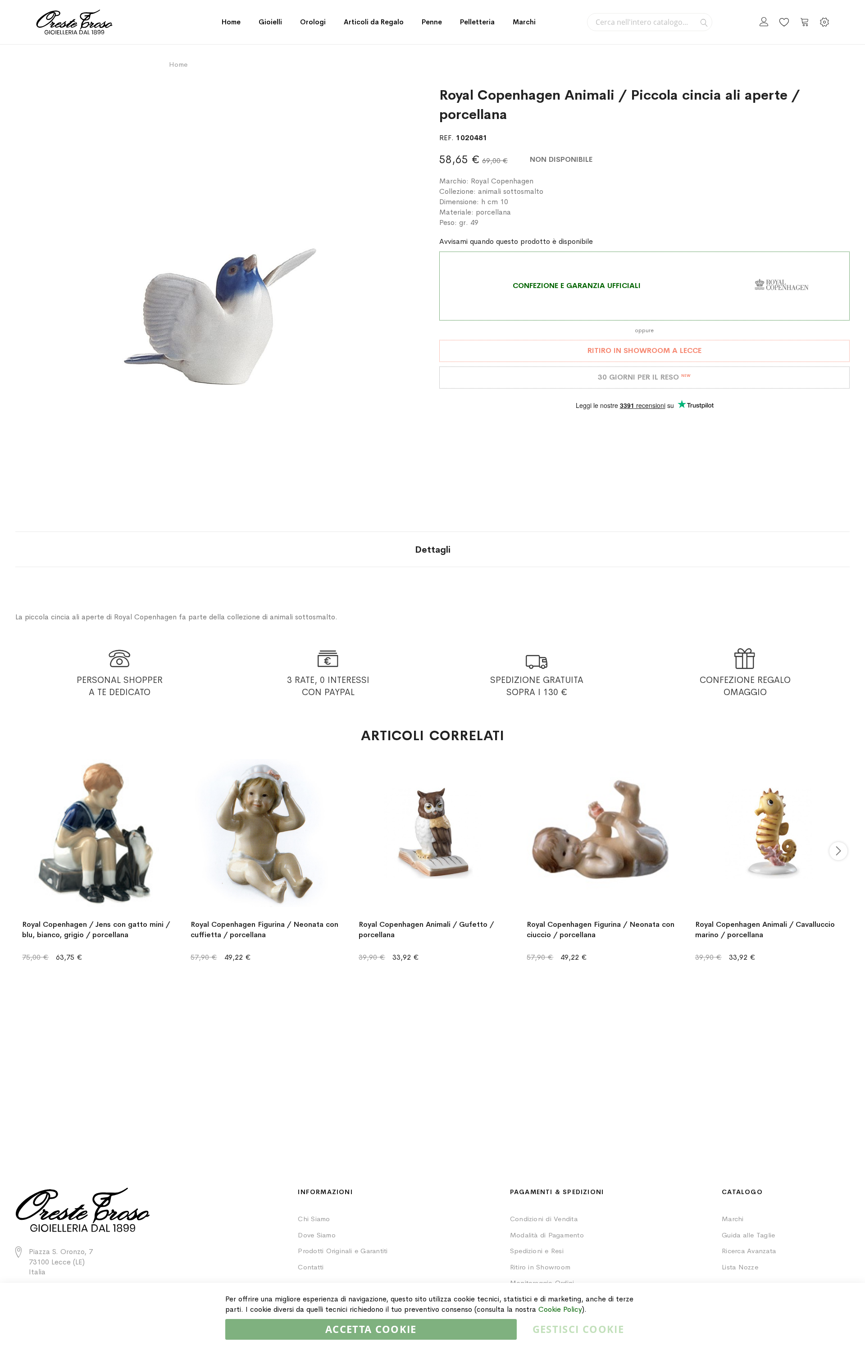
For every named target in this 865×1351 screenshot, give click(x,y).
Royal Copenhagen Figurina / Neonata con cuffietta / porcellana (264, 929)
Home (231, 22)
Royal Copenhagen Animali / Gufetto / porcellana (426, 929)
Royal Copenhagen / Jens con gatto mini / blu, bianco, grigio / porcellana (96, 929)
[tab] (432, 549)
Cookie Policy (560, 1309)
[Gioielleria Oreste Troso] (74, 22)
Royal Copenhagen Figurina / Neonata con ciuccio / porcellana (600, 929)
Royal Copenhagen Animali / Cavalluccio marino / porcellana (765, 929)
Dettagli (433, 549)
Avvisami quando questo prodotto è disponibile (516, 241)
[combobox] (649, 22)
